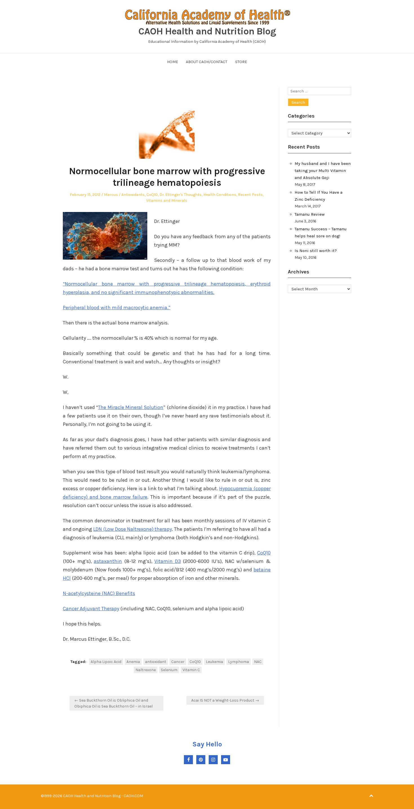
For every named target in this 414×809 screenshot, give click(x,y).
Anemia (133, 661)
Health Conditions (219, 194)
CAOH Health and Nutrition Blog (207, 31)
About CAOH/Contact (206, 61)
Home (172, 61)
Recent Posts (250, 194)
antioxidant (155, 661)
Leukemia (214, 661)
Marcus (111, 194)
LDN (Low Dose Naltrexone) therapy (132, 529)
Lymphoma (238, 661)
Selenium (169, 669)
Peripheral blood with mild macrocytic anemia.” (116, 307)
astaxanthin (108, 561)
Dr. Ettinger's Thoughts (180, 194)
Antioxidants (133, 194)
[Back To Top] (371, 796)
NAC (258, 661)
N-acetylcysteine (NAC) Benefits (99, 593)
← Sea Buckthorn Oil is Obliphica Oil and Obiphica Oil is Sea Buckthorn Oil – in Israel (113, 703)
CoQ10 (152, 194)
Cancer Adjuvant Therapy (91, 608)
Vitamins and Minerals (166, 200)
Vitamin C (191, 669)
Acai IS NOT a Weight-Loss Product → (225, 700)
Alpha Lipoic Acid (106, 661)
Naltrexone (145, 669)
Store (241, 61)
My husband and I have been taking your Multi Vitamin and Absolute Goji (323, 170)
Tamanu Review (310, 214)
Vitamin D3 (167, 561)
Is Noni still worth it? (316, 250)
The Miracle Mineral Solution (130, 407)
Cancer (177, 661)
